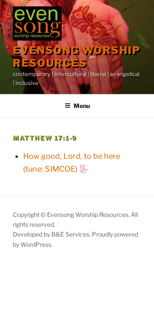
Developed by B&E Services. (52, 234)
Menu (82, 105)
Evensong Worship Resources (76, 56)
